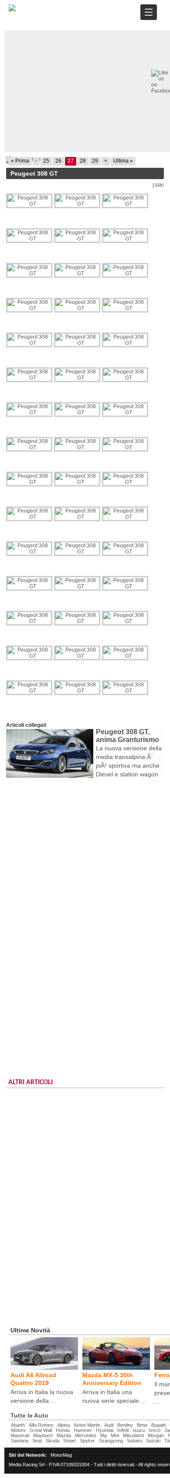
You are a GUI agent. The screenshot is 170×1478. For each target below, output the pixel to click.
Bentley (125, 1425)
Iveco (154, 1430)
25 (46, 161)
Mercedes (85, 1435)
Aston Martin (87, 1425)
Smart (69, 1440)
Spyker (87, 1440)
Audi (108, 1425)
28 (83, 161)
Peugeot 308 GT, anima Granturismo (127, 735)
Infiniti (123, 1430)
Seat (37, 1440)
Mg (103, 1435)
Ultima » (123, 161)
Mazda (64, 1435)
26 (58, 161)
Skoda (52, 1440)
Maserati (20, 1435)
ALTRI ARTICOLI (30, 1082)
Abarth (18, 1425)
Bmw (142, 1425)
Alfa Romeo (41, 1425)
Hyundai (104, 1430)
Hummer (83, 1430)
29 (95, 161)
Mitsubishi (133, 1435)
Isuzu (139, 1430)
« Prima (20, 161)
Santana (19, 1440)
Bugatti (158, 1425)
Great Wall (41, 1430)
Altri (159, 185)
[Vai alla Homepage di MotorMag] (12, 10)
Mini (115, 1435)
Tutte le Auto (29, 1415)
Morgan (156, 1435)
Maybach (43, 1435)
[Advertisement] (85, 871)
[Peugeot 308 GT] (30, 200)
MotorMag (61, 1455)
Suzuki (153, 1440)
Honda (63, 1430)
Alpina (63, 1425)
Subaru (134, 1440)
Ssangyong (111, 1440)
